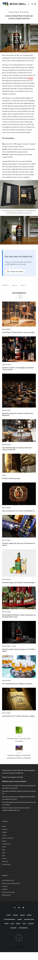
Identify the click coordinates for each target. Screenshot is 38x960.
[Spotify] (23, 907)
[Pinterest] (19, 907)
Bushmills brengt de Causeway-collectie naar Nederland (17, 414)
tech (3, 855)
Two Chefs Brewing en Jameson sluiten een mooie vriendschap (17, 448)
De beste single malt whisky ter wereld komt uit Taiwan (18, 544)
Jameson (15, 285)
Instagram (13, 777)
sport (4, 852)
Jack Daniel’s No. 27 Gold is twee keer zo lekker (18, 716)
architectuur (6, 844)
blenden (30, 78)
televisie (5, 861)
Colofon (4, 886)
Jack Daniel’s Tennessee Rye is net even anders (18, 332)
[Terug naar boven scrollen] (19, 938)
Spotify (20, 777)
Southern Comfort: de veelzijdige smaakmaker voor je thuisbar (18, 368)
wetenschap (6, 864)
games (4, 841)
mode (4, 847)
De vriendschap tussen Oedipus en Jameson (17, 684)
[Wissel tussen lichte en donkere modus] (29, 4)
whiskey (23, 285)
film (3, 850)
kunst (4, 826)
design (4, 832)
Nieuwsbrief (6, 895)
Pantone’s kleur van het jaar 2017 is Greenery (19, 738)
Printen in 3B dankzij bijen (11, 478)
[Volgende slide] (20, 297)
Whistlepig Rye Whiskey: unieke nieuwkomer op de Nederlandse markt (18, 616)
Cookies (5, 889)
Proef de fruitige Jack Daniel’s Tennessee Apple (18, 582)
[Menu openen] (35, 4)
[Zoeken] (32, 4)
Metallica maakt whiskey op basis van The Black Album (18, 650)
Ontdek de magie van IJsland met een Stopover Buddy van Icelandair (19, 755)
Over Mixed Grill (8, 880)
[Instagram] (15, 907)
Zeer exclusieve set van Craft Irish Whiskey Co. (18, 511)
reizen (4, 835)
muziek (14, 646)
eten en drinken (14, 12)
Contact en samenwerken (11, 883)
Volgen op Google (16, 271)
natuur (4, 475)
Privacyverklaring (8, 892)
